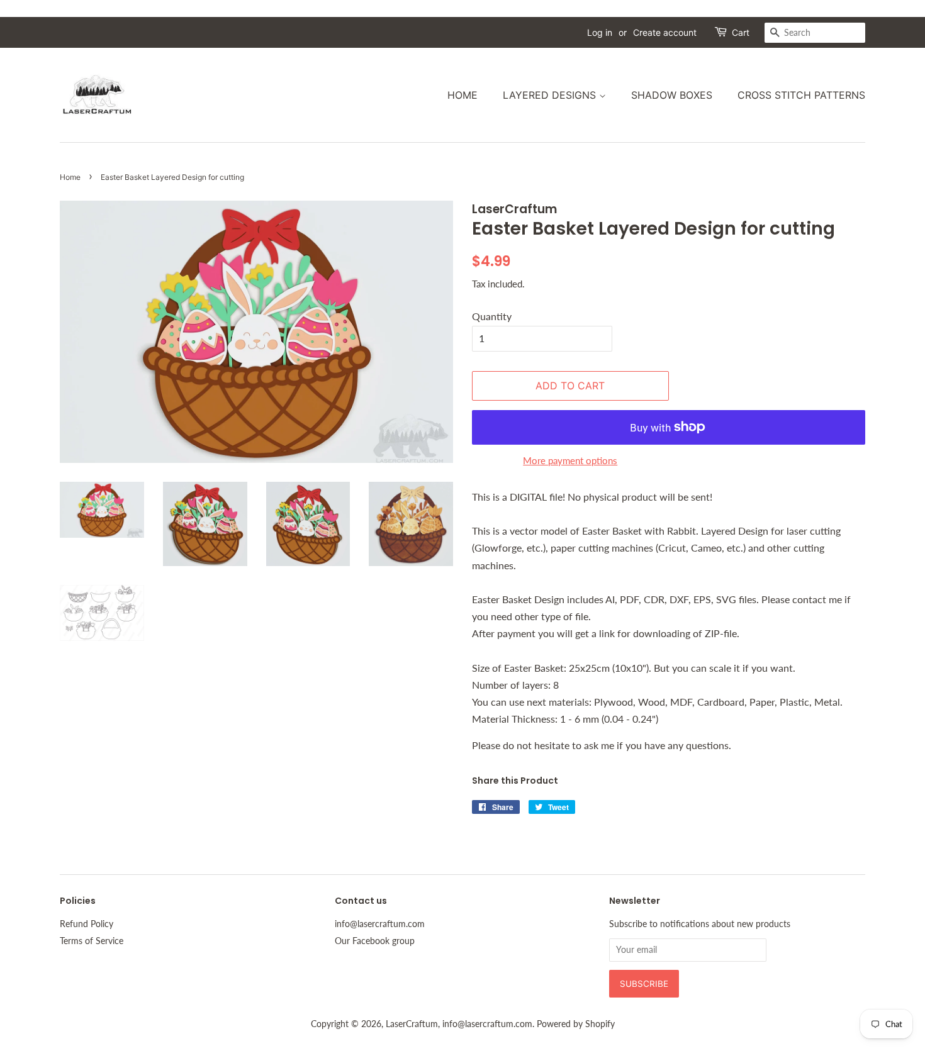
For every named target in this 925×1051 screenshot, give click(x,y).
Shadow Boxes (671, 95)
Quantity (492, 316)
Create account (665, 32)
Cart (740, 32)
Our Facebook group (375, 941)
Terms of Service (91, 941)
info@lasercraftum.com (380, 924)
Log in (599, 32)
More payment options (570, 460)
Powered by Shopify (576, 1024)
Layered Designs (551, 95)
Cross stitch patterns (801, 95)
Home (462, 95)
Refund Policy (86, 924)
